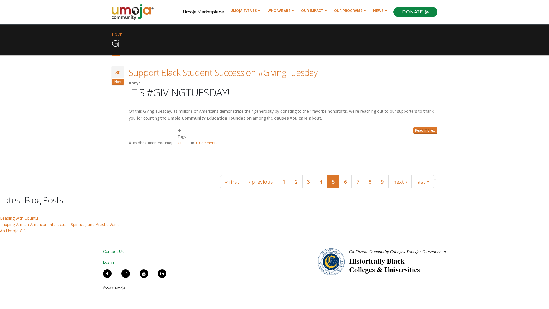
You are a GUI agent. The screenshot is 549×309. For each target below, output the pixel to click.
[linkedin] (162, 273)
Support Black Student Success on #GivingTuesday (223, 72)
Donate (412, 12)
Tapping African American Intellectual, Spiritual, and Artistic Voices (61, 224)
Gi (179, 142)
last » (422, 181)
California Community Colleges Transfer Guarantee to (397, 251)
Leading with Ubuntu (19, 218)
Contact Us (113, 251)
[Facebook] (107, 273)
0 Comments (207, 142)
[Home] (135, 12)
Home (117, 34)
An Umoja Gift (13, 230)
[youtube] (144, 273)
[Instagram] (125, 273)
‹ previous (261, 181)
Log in (108, 262)
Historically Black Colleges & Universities (384, 265)
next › (400, 181)
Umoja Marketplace (203, 12)
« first (232, 181)
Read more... (425, 130)
